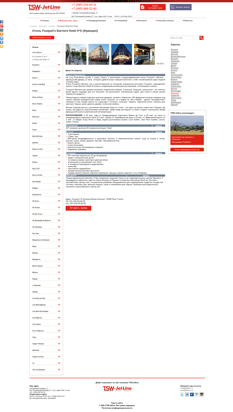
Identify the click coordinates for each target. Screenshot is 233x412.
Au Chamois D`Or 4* (39, 57)
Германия (175, 61)
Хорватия (175, 95)
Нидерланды (176, 82)
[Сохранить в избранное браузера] (1, 46)
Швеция (174, 105)
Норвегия (175, 84)
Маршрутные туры (69, 20)
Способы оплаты (165, 20)
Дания (173, 65)
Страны (45, 20)
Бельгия (174, 54)
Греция (174, 63)
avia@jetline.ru (186, 390)
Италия (174, 70)
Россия (174, 88)
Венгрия (174, 59)
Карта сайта (117, 403)
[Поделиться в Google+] (1, 26)
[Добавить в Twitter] (1, 38)
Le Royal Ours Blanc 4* (40, 60)
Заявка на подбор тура (155, 7)
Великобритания (178, 56)
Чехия (173, 100)
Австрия (174, 49)
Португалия (176, 86)
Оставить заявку (78, 208)
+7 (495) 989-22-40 (84, 8)
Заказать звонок (183, 7)
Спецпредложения (97, 20)
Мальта (174, 79)
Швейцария (176, 102)
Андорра (175, 52)
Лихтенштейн (177, 75)
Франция (175, 93)
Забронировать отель (41, 37)
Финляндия (176, 91)
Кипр (173, 72)
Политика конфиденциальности (117, 408)
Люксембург (176, 77)
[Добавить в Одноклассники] (1, 34)
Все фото (160, 63)
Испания (175, 68)
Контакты (142, 20)
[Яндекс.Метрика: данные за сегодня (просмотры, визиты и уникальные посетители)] (192, 408)
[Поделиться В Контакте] (1, 42)
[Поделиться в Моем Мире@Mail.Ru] (1, 30)
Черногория (176, 98)
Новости (188, 20)
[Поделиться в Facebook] (1, 22)
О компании (121, 20)
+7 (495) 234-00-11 (84, 4)
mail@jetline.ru (186, 388)
